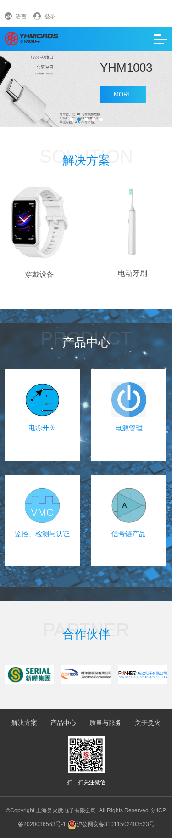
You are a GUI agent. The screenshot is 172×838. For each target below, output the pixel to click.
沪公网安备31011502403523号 (116, 824)
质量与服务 (105, 722)
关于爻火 (148, 722)
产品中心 (63, 722)
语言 (21, 16)
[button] (71, 119)
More (123, 94)
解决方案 (24, 722)
